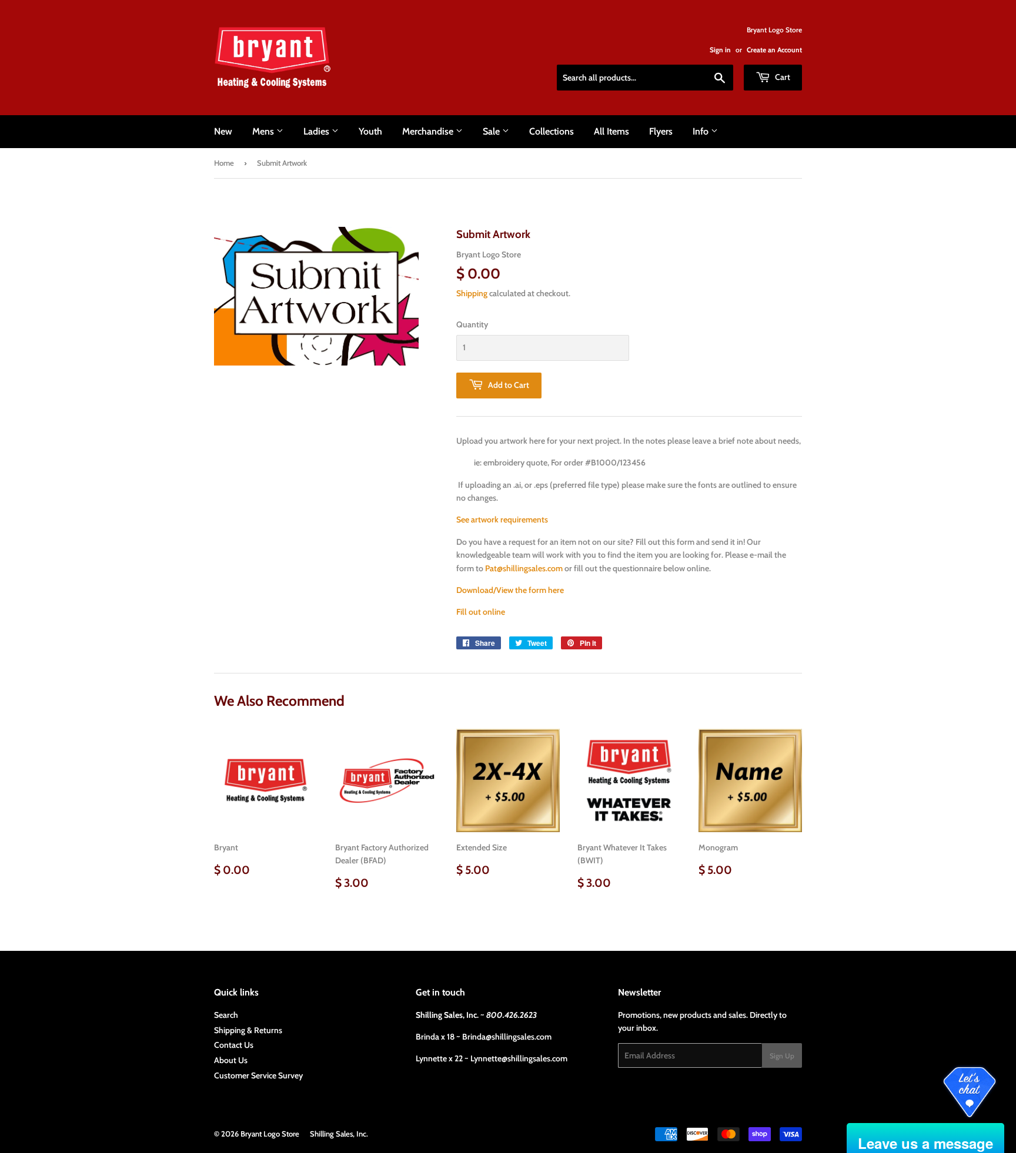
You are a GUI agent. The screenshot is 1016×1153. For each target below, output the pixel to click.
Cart (781, 77)
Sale (492, 131)
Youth (370, 131)
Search (226, 1015)
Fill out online (480, 611)
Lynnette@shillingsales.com (518, 1058)
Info (702, 131)
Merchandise (429, 131)
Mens (264, 131)
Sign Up (782, 1055)
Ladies (317, 131)
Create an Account (774, 50)
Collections (551, 131)
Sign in (720, 50)
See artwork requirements (502, 519)
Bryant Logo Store (269, 1133)
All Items (611, 131)
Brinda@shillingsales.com (507, 1036)
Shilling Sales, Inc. (339, 1133)
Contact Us (233, 1045)
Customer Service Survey (258, 1075)
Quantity (472, 324)
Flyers (661, 131)
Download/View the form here (510, 590)
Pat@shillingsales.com (524, 568)
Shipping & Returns (248, 1030)
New (223, 131)
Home (224, 162)
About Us (231, 1060)
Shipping (471, 293)
